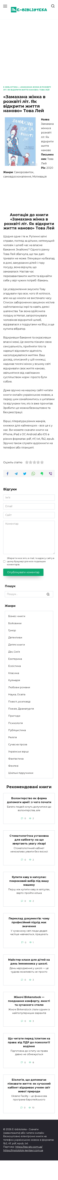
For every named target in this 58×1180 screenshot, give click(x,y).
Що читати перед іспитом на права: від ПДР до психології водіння (29, 1042)
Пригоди (14, 715)
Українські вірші (18, 751)
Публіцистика (17, 730)
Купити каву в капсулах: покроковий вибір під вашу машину (29, 881)
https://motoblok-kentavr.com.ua (23, 1150)
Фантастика (16, 758)
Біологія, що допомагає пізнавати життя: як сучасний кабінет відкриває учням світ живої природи (29, 1085)
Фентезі (13, 765)
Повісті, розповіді (19, 701)
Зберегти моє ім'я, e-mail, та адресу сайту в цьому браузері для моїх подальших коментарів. (30, 561)
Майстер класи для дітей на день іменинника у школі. (29, 961)
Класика (13, 673)
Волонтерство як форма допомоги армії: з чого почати (29, 800)
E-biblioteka (10, 87)
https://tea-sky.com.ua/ (28, 1146)
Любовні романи (19, 687)
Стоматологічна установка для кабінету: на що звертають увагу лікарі (29, 839)
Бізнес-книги (16, 616)
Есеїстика (14, 665)
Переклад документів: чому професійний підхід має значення (29, 922)
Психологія (15, 723)
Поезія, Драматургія (21, 708)
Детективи (15, 637)
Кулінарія (14, 680)
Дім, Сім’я (14, 651)
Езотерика (15, 658)
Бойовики (15, 623)
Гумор (12, 630)
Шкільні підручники (20, 772)
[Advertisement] (29, 55)
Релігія (12, 737)
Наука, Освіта (16, 694)
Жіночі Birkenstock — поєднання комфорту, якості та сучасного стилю (29, 1001)
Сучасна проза (17, 744)
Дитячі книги (16, 644)
